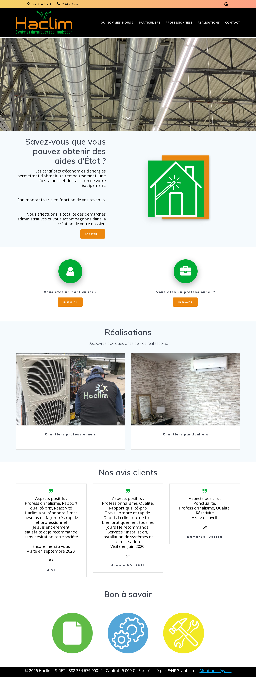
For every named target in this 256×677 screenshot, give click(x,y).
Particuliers (149, 22)
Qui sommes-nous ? (117, 22)
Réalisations (209, 22)
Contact (232, 22)
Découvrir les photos (70, 389)
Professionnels (179, 22)
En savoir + (92, 234)
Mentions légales (216, 670)
